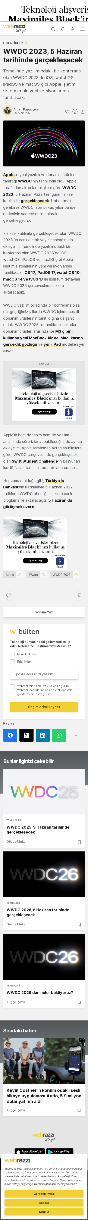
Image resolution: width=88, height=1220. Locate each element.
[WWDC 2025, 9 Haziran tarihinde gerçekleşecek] (44, 792)
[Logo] (14, 28)
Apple (9, 174)
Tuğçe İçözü (16, 1002)
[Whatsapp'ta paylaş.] (60, 735)
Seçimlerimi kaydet (44, 707)
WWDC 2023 (61, 574)
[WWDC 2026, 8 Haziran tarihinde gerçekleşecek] (44, 874)
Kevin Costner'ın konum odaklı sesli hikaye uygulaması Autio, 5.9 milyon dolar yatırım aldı (44, 1096)
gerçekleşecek (35, 200)
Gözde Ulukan (17, 841)
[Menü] (82, 30)
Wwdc (33, 574)
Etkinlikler (13, 43)
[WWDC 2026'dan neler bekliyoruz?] (44, 957)
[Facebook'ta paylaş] (11, 735)
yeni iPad (52, 344)
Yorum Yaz (44, 612)
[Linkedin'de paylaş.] (44, 735)
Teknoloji (13, 902)
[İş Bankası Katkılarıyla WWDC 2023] (44, 394)
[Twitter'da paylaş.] (27, 735)
